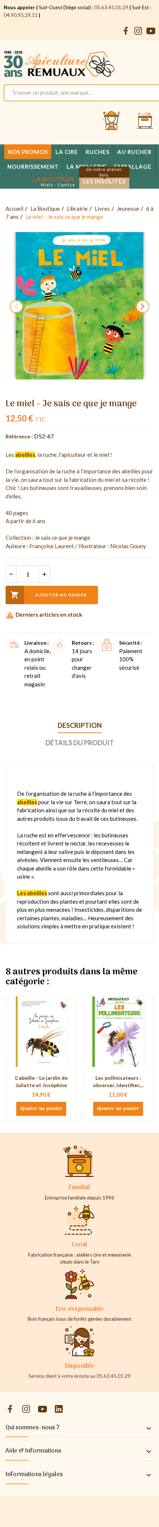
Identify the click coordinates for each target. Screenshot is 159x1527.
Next (142, 306)
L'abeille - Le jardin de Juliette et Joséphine (41, 1081)
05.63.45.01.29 (111, 7)
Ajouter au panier (48, 595)
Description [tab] (80, 725)
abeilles (25, 454)
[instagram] (138, 31)
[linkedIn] (58, 1409)
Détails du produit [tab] (79, 743)
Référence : (19, 436)
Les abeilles (32, 893)
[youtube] (150, 31)
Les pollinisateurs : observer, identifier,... (118, 1081)
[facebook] (125, 31)
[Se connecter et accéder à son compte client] (112, 121)
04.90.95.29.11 (21, 15)
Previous (16, 306)
